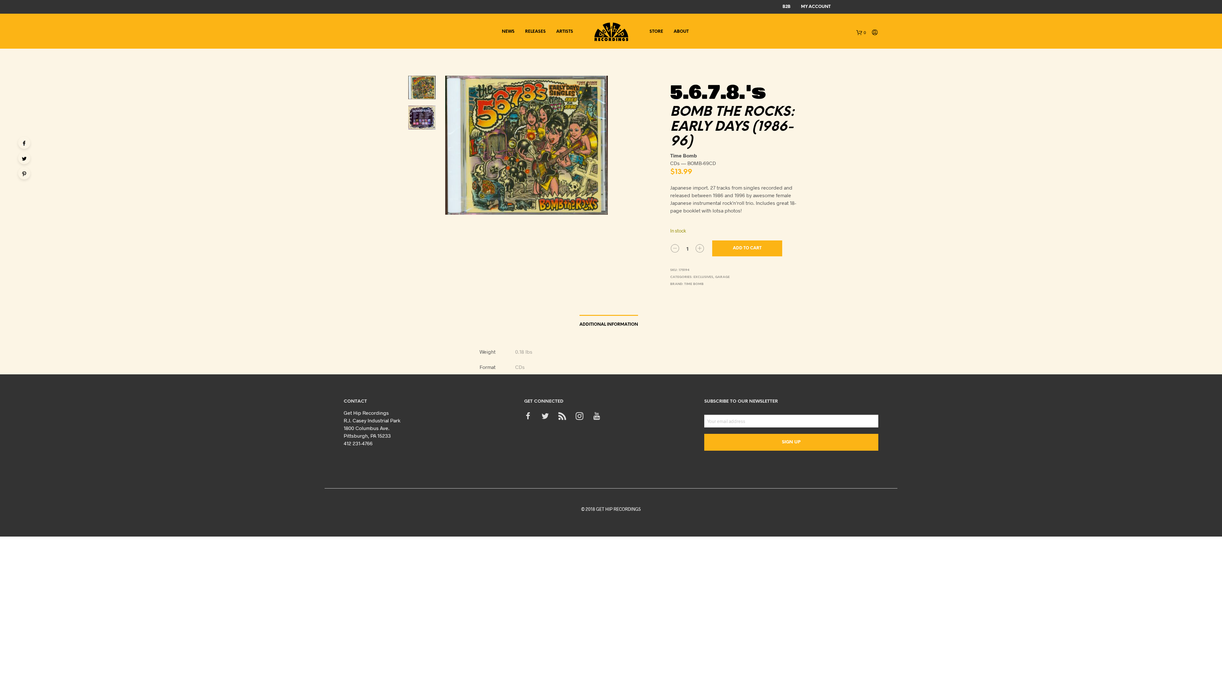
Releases (535, 32)
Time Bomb (694, 284)
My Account (816, 7)
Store (656, 32)
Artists (564, 32)
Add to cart (747, 248)
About (681, 32)
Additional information (608, 325)
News (508, 32)
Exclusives (703, 277)
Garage (722, 277)
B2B (786, 7)
